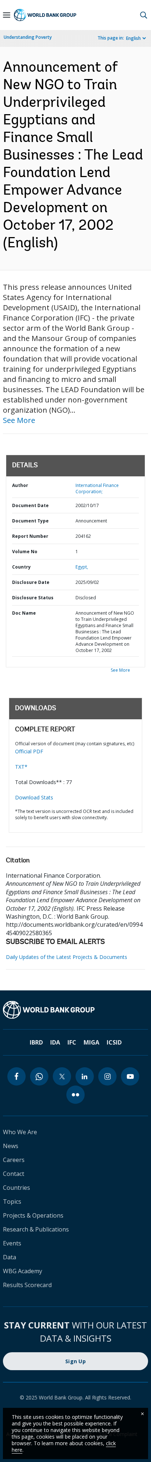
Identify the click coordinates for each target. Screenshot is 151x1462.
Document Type (30, 521)
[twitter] (62, 1076)
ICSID (114, 1042)
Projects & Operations (33, 1215)
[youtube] (130, 1076)
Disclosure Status (33, 598)
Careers (14, 1160)
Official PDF (29, 751)
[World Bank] (75, 1010)
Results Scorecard (27, 1285)
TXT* (21, 766)
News (10, 1146)
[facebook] (16, 1076)
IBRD (36, 1042)
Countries (16, 1188)
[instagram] (107, 1076)
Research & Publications (36, 1229)
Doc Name (24, 613)
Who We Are (20, 1132)
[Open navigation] (6, 15)
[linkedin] (85, 1076)
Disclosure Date (30, 582)
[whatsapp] (39, 1076)
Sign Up (75, 1361)
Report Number (30, 536)
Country (21, 567)
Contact (13, 1174)
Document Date (30, 505)
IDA (55, 1042)
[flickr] (75, 1095)
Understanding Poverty (28, 37)
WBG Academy (22, 1271)
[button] (143, 15)
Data (9, 1257)
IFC (71, 1042)
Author (20, 485)
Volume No (24, 551)
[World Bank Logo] (45, 15)
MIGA (91, 1042)
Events (12, 1243)
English (133, 38)
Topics (12, 1201)
